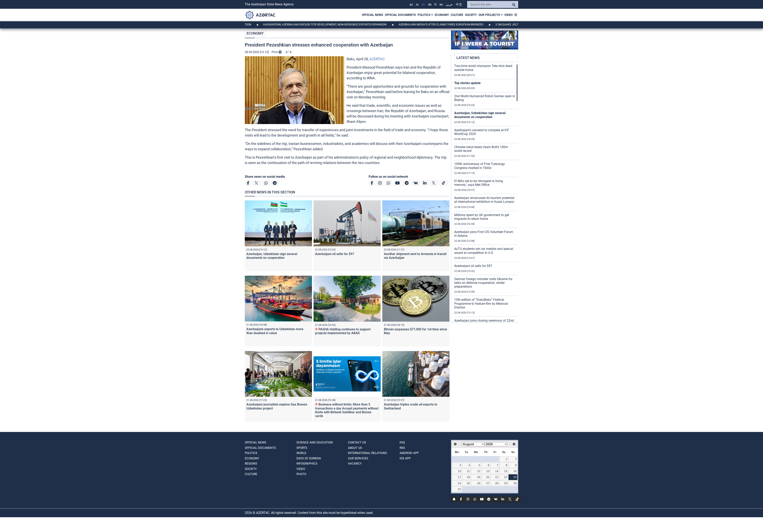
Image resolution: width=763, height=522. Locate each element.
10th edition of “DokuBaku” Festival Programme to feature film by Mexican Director (481, 303)
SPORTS (301, 448)
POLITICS (424, 15)
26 (478, 483)
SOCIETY (471, 15)
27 (487, 483)
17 (459, 477)
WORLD (301, 453)
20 (487, 477)
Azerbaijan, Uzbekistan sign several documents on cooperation (271, 256)
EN (423, 4)
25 (468, 483)
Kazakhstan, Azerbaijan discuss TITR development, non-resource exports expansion (295, 24)
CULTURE (457, 15)
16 (515, 471)
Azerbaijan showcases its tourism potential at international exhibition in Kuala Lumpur (484, 200)
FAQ (402, 442)
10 (459, 471)
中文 (459, 4)
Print (275, 52)
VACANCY (355, 463)
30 (515, 483)
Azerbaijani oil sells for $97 (334, 254)
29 (505, 483)
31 (459, 489)
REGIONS (251, 463)
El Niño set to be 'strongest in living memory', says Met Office (478, 183)
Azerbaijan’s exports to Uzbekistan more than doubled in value (274, 331)
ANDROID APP (409, 453)
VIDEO (508, 15)
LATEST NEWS (468, 58)
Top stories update (467, 83)
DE (429, 4)
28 (496, 483)
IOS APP (405, 458)
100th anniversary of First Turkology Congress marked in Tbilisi (479, 166)
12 (478, 471)
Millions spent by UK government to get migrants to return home (481, 217)
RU (417, 4)
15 (505, 471)
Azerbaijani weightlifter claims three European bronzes (411, 24)
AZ (411, 4)
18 (468, 477)
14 (496, 471)
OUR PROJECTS (489, 15)
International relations (367, 453)
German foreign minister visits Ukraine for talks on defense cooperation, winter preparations (483, 282)
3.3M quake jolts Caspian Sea (487, 24)
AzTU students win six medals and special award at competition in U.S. (483, 250)
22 (505, 477)
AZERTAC (377, 59)
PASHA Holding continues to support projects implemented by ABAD (343, 331)
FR (435, 4)
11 (468, 471)
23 (515, 477)
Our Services (358, 458)
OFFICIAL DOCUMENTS (400, 15)
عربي (449, 4)
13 (487, 471)
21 (496, 477)
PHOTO (301, 474)
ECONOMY (442, 15)
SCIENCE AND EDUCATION (314, 442)
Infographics (306, 463)
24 (459, 483)
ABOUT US (355, 448)
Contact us (357, 442)
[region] (486, 193)
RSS (402, 448)
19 (478, 477)
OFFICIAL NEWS (372, 15)
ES (441, 4)
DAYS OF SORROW (308, 458)
